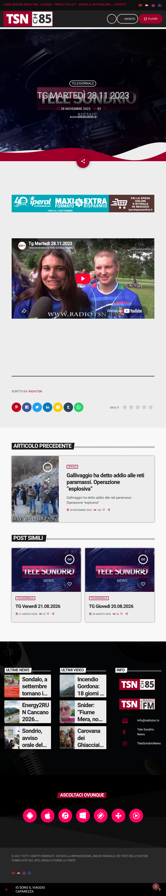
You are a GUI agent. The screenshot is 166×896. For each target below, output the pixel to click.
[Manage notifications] (155, 886)
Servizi (72, 466)
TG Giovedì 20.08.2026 (111, 606)
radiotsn (35, 391)
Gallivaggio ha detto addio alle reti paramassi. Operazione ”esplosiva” (105, 482)
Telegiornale (83, 83)
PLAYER (150, 19)
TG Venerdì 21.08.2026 (38, 606)
